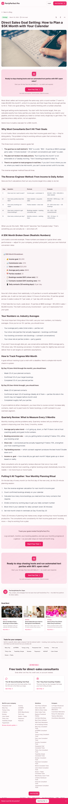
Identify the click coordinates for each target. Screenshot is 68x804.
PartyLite (20, 720)
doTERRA (16, 647)
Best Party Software (41, 720)
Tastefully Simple (19, 651)
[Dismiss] (66, 801)
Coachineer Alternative (58, 711)
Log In (49, 3)
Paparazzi (37, 651)
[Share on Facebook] (60, 17)
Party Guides (36, 797)
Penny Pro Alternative (58, 714)
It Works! (4, 712)
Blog (29, 797)
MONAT (45, 651)
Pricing (63, 797)
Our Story (23, 797)
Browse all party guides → (9, 725)
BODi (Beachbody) (23, 712)
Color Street (54, 651)
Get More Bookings (40, 718)
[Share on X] (56, 17)
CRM (57, 797)
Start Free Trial (59, 3)
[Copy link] (65, 17)
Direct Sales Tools (40, 712)
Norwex (29, 651)
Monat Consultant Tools (42, 765)
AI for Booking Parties (41, 724)
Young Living (25, 647)
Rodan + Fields (9, 655)
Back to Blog (8, 12)
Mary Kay (7, 647)
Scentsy (46, 647)
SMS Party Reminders (41, 722)
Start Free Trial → (34, 544)
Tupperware (5, 722)
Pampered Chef (36, 647)
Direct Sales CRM (40, 708)
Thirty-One (8, 651)
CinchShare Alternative (58, 718)
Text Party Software (41, 705)
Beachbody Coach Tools (42, 775)
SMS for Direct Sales (41, 710)
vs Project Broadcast (58, 705)
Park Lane (55, 647)
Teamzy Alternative (57, 716)
